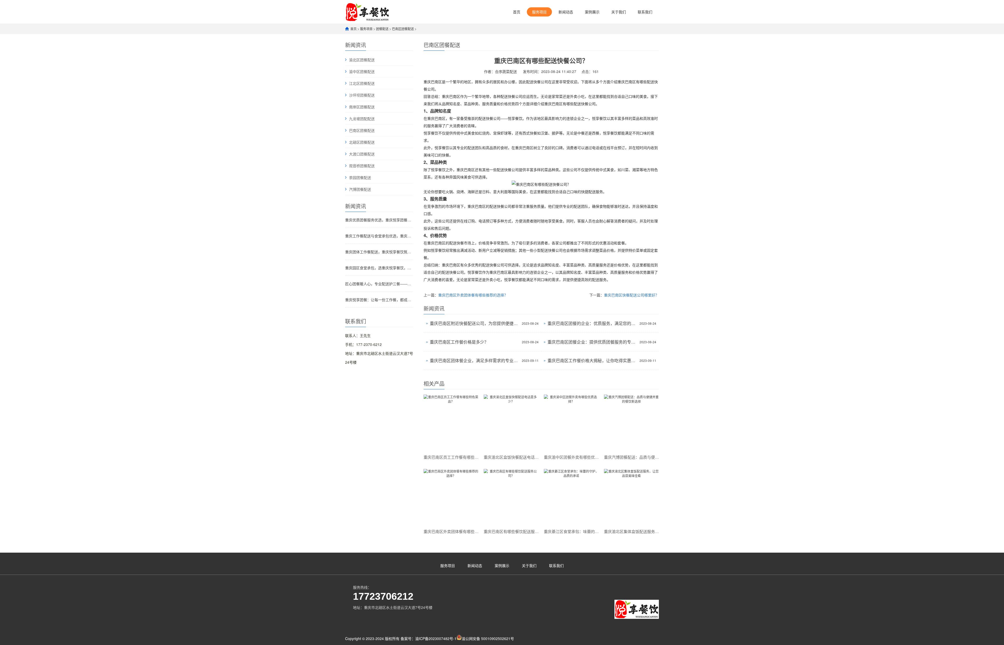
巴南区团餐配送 (403, 28)
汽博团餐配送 (360, 189)
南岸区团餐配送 (362, 106)
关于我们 (618, 11)
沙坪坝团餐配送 (362, 95)
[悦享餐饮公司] (367, 11)
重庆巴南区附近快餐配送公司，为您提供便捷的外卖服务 (474, 323)
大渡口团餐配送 (362, 153)
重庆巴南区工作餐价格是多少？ (459, 342)
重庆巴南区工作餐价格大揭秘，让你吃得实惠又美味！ (592, 360)
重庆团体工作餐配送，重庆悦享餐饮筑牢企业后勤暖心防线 (379, 251)
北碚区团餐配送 (362, 142)
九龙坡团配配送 (362, 118)
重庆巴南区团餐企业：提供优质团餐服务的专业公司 (592, 342)
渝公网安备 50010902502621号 (488, 638)
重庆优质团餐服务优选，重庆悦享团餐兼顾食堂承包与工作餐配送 (379, 219)
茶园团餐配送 (360, 177)
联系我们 (645, 11)
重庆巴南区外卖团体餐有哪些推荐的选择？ (473, 295)
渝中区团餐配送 (362, 71)
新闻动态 (565, 11)
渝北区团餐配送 (362, 59)
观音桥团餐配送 (362, 165)
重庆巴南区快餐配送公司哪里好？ (631, 295)
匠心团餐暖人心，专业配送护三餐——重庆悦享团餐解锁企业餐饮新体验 (379, 283)
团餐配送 (382, 28)
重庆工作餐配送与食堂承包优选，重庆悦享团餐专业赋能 (379, 235)
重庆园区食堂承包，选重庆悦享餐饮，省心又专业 (379, 267)
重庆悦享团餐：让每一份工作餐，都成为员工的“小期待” (379, 299)
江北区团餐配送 (362, 83)
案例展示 (592, 11)
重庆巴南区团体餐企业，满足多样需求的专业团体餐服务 (474, 360)
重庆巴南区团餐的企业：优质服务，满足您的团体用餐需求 (592, 323)
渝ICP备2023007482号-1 (436, 638)
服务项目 (539, 11)
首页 (516, 11)
